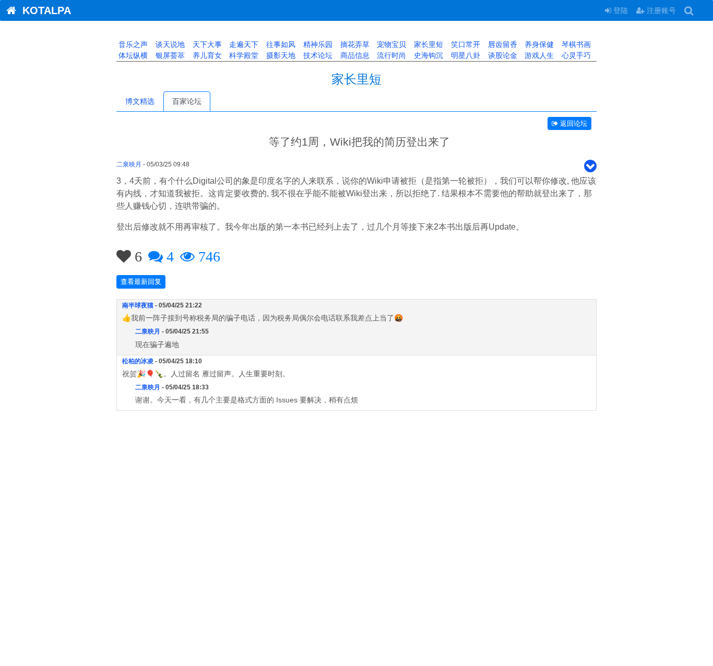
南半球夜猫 (137, 305)
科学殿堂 (242, 55)
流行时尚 (390, 55)
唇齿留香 (501, 44)
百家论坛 (186, 101)
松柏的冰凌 (137, 361)
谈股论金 (501, 55)
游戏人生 (538, 55)
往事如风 (279, 44)
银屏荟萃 (169, 55)
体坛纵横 (132, 55)
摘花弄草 (354, 44)
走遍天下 (242, 44)
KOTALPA (43, 10)
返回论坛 (572, 123)
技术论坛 (316, 55)
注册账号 (660, 10)
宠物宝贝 (390, 44)
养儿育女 (206, 55)
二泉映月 (128, 164)
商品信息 (354, 55)
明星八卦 (464, 55)
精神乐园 (316, 44)
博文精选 (140, 101)
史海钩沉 (427, 55)
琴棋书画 (575, 44)
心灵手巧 (575, 55)
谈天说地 (169, 44)
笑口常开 (464, 44)
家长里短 (427, 44)
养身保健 (538, 44)
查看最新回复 (141, 282)
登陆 (619, 10)
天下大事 (206, 44)
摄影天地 (279, 55)
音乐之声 (132, 44)
